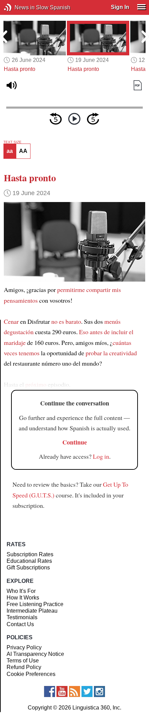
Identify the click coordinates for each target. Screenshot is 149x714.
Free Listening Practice (35, 604)
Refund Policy (24, 667)
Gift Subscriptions (28, 567)
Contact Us (20, 624)
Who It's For (21, 591)
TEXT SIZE (12, 142)
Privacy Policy (24, 647)
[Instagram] (99, 691)
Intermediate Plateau (32, 611)
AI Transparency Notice (35, 654)
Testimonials (22, 617)
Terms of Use (23, 660)
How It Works (23, 598)
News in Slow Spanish (18, 7)
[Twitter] (87, 691)
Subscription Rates (30, 554)
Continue (74, 442)
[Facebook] (49, 691)
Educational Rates (29, 561)
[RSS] (74, 691)
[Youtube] (62, 691)
